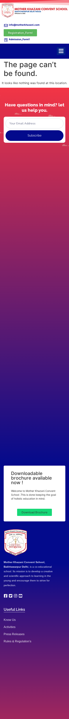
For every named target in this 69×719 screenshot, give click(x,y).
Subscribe (34, 135)
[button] (34, 512)
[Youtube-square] (20, 596)
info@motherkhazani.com (24, 24)
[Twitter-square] (11, 596)
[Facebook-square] (6, 596)
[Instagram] (15, 596)
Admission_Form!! (19, 39)
